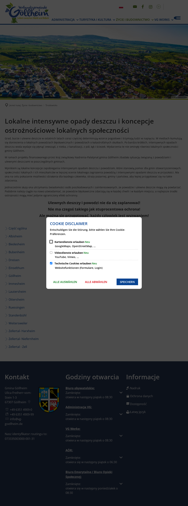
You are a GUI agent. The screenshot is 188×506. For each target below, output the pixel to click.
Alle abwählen (96, 282)
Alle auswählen (65, 282)
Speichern (127, 282)
